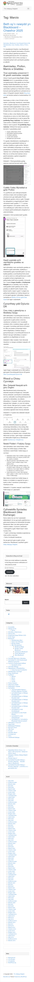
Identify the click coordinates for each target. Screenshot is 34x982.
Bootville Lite (6, 976)
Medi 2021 (11, 878)
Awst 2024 (11, 820)
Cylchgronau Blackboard (21, 652)
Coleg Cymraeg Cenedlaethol (19, 670)
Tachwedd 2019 (12, 914)
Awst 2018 (11, 937)
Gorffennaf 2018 (12, 939)
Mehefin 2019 (11, 922)
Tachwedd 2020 (12, 894)
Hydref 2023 (11, 837)
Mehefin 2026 (11, 784)
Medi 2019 (11, 917)
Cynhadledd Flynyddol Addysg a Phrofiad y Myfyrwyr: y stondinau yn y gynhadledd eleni (18, 766)
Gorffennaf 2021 (12, 881)
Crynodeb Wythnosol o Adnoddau (17, 658)
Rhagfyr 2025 (11, 794)
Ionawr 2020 (11, 911)
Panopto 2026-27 (12, 758)
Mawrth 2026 (11, 789)
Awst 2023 (11, 840)
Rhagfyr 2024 (11, 814)
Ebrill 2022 (11, 866)
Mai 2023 (10, 845)
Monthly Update (15, 643)
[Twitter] (8, 614)
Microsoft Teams (12, 727)
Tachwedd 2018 (12, 934)
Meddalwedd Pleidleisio (14, 726)
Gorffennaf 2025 (12, 802)
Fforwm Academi (12, 683)
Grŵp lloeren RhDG (13, 684)
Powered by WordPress (20, 976)
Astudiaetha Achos (16, 665)
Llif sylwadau (11, 961)
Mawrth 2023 (11, 848)
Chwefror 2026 (12, 790)
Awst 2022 (11, 860)
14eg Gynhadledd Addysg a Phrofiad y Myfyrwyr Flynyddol (19, 690)
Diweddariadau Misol (16, 37)
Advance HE (11, 633)
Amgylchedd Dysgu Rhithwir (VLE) (17, 635)
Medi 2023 (11, 838)
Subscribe (10, 572)
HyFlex (13, 630)
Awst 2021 (11, 879)
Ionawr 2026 (11, 792)
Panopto (10, 731)
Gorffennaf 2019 (12, 921)
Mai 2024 (10, 825)
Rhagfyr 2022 (11, 853)
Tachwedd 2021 (12, 874)
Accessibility (11, 627)
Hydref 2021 (11, 876)
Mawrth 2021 (11, 888)
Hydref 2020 (11, 896)
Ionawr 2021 (11, 891)
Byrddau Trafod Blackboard (19, 649)
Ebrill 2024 (11, 827)
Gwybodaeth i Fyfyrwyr (14, 686)
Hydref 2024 (11, 817)
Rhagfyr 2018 (11, 932)
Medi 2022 (11, 858)
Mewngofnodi (11, 957)
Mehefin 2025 (11, 804)
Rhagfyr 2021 (11, 873)
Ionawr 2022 (11, 871)
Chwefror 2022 (12, 870)
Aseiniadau (6, 43)
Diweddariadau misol (8, 45)
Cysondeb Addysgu (13, 666)
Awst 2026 (11, 781)
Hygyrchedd (11, 724)
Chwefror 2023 (12, 850)
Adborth (13, 676)
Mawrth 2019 (11, 927)
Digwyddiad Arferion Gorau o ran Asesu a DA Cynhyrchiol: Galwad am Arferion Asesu (18, 751)
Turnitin (13, 681)
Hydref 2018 (11, 935)
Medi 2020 (11, 897)
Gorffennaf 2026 (12, 782)
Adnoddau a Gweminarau (15, 632)
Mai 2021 (10, 884)
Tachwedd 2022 (12, 855)
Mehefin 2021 (11, 883)
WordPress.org (12, 962)
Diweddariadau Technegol (15, 671)
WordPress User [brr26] (9, 35)
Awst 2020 (11, 899)
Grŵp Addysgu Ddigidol (10, 544)
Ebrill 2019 (11, 925)
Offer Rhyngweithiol (16, 645)
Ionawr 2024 (11, 832)
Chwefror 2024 (12, 830)
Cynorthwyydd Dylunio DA (23, 43)
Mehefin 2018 (11, 940)
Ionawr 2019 (11, 930)
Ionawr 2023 (11, 851)
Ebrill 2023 (11, 846)
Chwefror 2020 (12, 909)
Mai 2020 (10, 904)
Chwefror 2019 (12, 929)
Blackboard (8, 37)
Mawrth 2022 (11, 868)
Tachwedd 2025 (12, 795)
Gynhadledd (11, 688)
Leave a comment (9, 38)
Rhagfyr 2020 (11, 893)
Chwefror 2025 (12, 810)
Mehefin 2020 (11, 902)
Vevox (9, 736)
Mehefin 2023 (11, 843)
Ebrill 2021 (11, 886)
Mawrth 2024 (11, 828)
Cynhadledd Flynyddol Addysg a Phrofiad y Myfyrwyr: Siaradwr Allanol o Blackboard (16, 761)
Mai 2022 (10, 865)
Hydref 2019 (11, 916)
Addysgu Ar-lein (12, 628)
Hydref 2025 (11, 797)
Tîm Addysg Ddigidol (11, 8)
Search (7, 599)
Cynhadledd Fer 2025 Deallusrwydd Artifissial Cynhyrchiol (17, 660)
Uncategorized (12, 734)
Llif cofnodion (11, 959)
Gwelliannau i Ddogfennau (15, 440)
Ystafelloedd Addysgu (13, 737)
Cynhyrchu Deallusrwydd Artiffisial (17, 663)
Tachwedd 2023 (12, 835)
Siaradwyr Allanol (12, 732)
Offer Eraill (11, 729)
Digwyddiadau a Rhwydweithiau (16, 668)
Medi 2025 (11, 799)
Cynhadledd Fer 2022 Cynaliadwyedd (17, 710)
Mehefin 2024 (11, 823)
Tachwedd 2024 (12, 815)
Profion (26, 45)
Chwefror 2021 (12, 889)
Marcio (22, 45)
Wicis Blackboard (19, 655)
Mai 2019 (10, 924)
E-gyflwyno (11, 675)
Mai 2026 (10, 786)
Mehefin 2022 (11, 863)
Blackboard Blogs (19, 647)
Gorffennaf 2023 (12, 842)
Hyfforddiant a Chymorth (14, 722)
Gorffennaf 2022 (12, 861)
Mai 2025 (10, 805)
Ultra (4, 46)
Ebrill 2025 (11, 807)
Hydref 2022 (11, 856)
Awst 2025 (11, 800)
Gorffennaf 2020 (12, 901)
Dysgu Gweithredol (13, 673)
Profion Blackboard (20, 653)
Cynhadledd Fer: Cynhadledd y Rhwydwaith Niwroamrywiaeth (19, 720)
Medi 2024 (11, 818)
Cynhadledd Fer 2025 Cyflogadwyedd (17, 716)
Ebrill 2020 (11, 906)
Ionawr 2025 (11, 812)
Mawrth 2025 (11, 809)
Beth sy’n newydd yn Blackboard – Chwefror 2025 (17, 27)
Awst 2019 (11, 919)
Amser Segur (11, 637)
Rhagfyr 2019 (11, 912)
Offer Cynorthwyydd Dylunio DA (12, 374)
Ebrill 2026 (11, 787)
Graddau (17, 45)
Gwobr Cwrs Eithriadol (17, 642)
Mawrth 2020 (11, 907)
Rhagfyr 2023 (11, 833)
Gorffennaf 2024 (12, 822)
